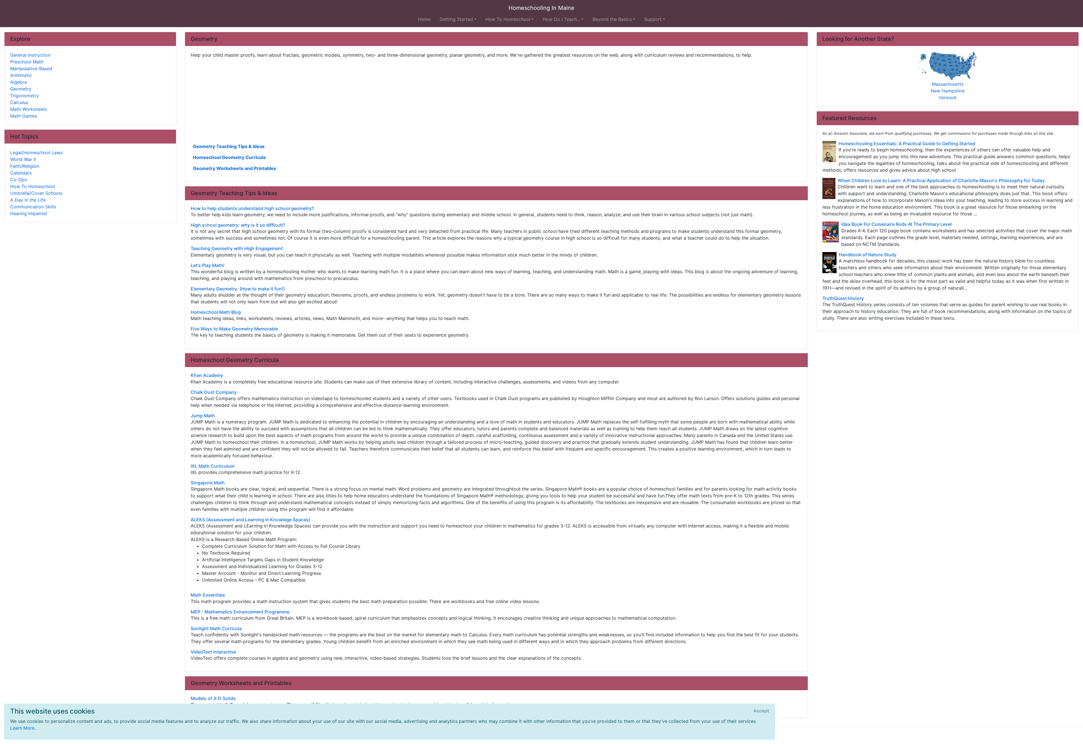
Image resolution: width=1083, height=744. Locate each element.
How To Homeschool (32, 186)
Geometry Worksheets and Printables (234, 168)
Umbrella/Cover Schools (36, 193)
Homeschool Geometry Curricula (229, 157)
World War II (23, 159)
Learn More (22, 728)
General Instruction (30, 55)
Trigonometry (24, 95)
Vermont (948, 97)
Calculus (19, 102)
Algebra (18, 82)
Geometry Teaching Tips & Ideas (229, 146)
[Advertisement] (360, 100)
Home (424, 19)
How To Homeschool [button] (507, 19)
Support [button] (653, 19)
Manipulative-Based (31, 68)
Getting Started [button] (456, 19)
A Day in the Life (28, 200)
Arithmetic (21, 75)
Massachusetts (947, 84)
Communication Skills (33, 206)
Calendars (21, 173)
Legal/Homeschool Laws (36, 152)
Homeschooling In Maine (541, 8)
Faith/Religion (24, 166)
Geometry (20, 89)
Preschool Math (26, 62)
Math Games (23, 116)
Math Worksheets (28, 109)
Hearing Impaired (28, 213)
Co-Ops (18, 179)
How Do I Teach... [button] (561, 19)
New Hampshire (948, 91)
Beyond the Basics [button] (612, 19)
